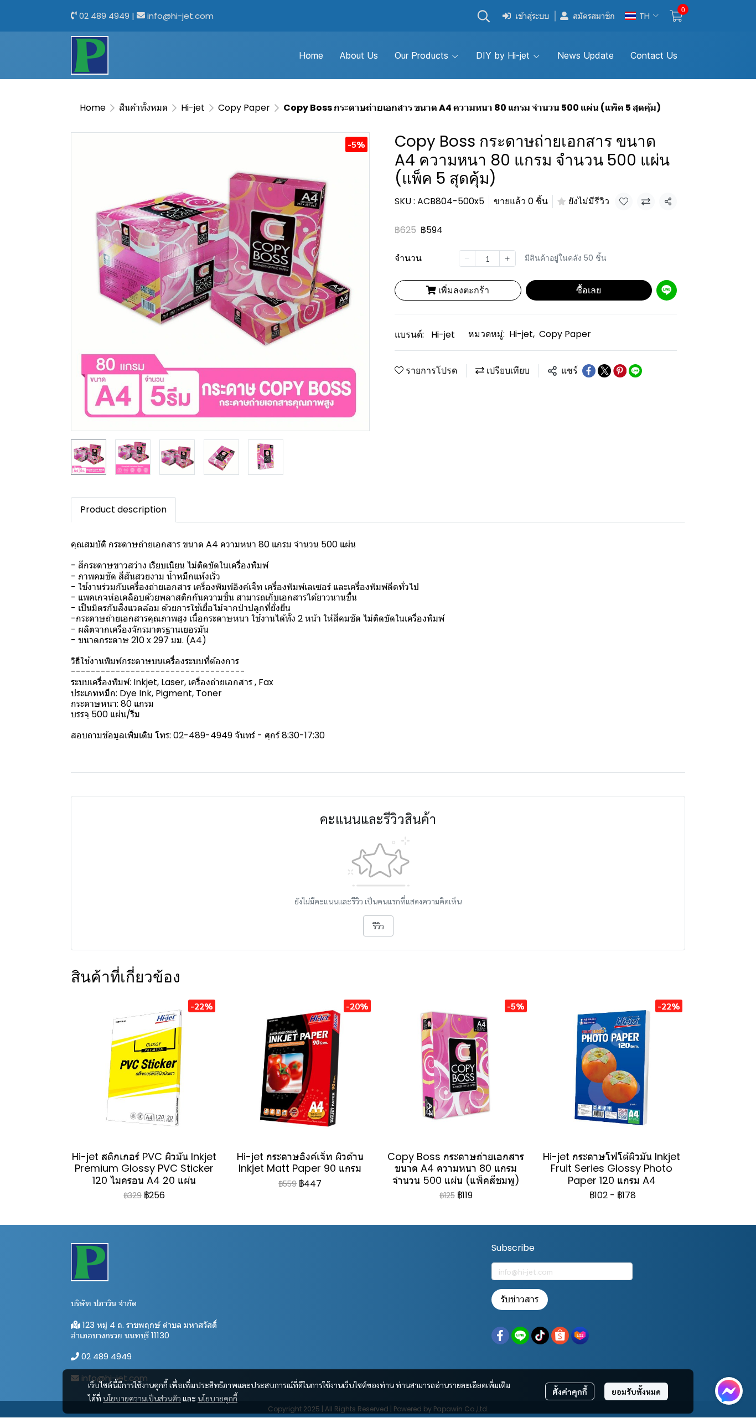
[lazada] (580, 1335)
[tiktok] (540, 1335)
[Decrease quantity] (467, 258)
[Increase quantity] (507, 258)
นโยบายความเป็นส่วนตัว (142, 1398)
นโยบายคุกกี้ (217, 1398)
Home (93, 107)
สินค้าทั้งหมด (143, 107)
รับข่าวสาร (519, 1299)
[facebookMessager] (729, 1391)
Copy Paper (244, 107)
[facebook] (500, 1335)
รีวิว (378, 926)
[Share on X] (604, 370)
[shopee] (560, 1335)
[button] (483, 16)
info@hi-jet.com (180, 16)
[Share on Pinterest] (619, 370)
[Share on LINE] (635, 370)
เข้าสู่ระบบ (532, 16)
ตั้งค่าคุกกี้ (569, 1391)
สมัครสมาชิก (594, 16)
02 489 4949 (104, 16)
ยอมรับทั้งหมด (636, 1391)
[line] (520, 1335)
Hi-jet (193, 107)
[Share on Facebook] (589, 370)
